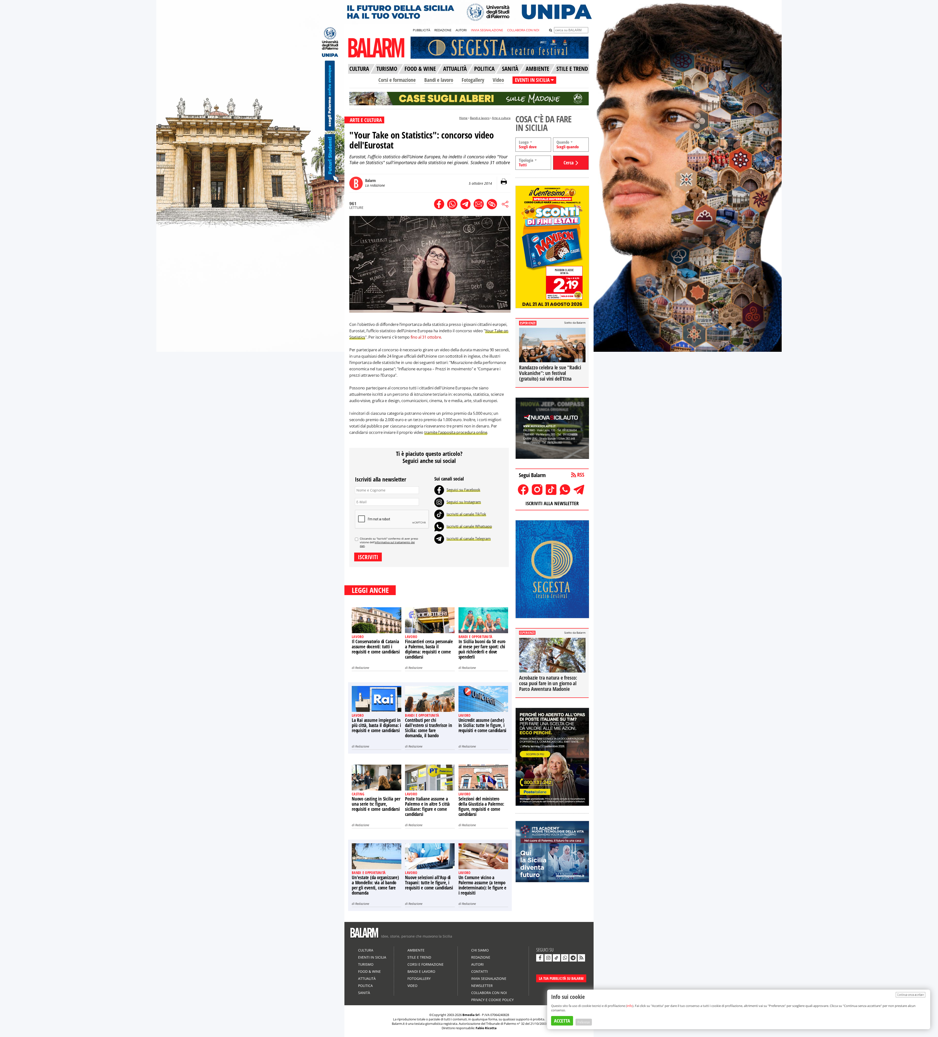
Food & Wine (369, 971)
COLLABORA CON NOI (523, 30)
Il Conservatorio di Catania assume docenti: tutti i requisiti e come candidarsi (376, 646)
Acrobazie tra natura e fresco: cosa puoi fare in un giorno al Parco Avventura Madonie (548, 683)
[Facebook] (439, 489)
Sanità (364, 992)
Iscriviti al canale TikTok (466, 514)
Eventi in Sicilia (372, 957)
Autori (477, 964)
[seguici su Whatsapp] (564, 958)
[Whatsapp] (439, 526)
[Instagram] (439, 501)
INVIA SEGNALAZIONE (487, 30)
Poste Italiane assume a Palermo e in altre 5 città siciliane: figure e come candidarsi (427, 806)
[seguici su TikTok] (556, 958)
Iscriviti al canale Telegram (469, 538)
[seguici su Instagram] (548, 958)
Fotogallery (473, 79)
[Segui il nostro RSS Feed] (581, 958)
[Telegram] (439, 538)
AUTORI (461, 30)
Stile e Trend (419, 957)
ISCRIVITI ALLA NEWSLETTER (552, 503)
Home (463, 118)
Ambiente (416, 950)
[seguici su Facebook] (540, 958)
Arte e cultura (501, 118)
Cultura (365, 950)
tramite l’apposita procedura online (455, 432)
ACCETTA (562, 1020)
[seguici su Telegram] (573, 958)
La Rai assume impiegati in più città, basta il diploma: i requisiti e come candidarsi (376, 725)
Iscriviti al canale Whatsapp (469, 526)
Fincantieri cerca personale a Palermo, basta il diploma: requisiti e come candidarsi (429, 649)
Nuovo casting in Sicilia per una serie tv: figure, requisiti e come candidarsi (376, 804)
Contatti (479, 971)
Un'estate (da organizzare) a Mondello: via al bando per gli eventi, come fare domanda (375, 885)
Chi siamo (480, 950)
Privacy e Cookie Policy (492, 999)
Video (498, 79)
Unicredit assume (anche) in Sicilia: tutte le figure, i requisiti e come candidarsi (482, 725)
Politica (365, 985)
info (629, 1006)
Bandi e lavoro (438, 79)
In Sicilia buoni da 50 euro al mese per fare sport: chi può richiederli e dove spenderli (482, 649)
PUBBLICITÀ (421, 30)
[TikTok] (439, 514)
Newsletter (482, 985)
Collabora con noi (489, 992)
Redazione (362, 667)
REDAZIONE (442, 30)
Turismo (365, 964)
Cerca (569, 162)
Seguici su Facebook (463, 489)
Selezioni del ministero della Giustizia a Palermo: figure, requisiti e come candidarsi (481, 806)
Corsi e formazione (397, 79)
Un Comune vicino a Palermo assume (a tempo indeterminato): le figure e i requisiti (482, 885)
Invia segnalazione (488, 978)
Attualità (367, 978)
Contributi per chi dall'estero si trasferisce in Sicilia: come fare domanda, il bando (428, 728)
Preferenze (583, 1022)
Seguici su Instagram (464, 501)
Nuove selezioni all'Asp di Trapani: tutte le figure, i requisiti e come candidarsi (429, 882)
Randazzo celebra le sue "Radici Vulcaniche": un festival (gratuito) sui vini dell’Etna (550, 373)
